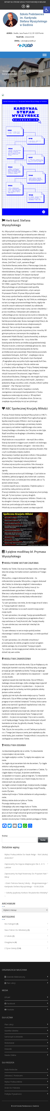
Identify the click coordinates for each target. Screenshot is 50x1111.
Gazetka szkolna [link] (11, 1030)
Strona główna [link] (9, 71)
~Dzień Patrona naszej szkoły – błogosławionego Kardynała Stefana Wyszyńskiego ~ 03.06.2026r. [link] (25, 885)
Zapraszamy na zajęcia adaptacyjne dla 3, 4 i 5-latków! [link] (24, 866)
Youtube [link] (10, 1009)
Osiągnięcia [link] (9, 942)
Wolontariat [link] (9, 1043)
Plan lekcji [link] (10, 983)
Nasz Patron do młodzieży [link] (15, 930)
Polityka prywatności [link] (13, 1094)
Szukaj (4, 836)
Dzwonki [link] (8, 1049)
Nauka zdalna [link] (10, 1055)
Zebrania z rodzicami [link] (13, 1075)
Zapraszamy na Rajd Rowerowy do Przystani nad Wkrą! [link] (25, 875)
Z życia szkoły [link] (10, 948)
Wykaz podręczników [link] (13, 1081)
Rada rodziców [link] (10, 1069)
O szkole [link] (22, 71)
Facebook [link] (10, 1003)
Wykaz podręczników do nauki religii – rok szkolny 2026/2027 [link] (26, 856)
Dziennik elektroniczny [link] (15, 977)
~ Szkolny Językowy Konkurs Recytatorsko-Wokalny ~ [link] (25, 894)
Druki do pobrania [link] (12, 1088)
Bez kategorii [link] (10, 924)
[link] (46, 9)
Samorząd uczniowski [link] (13, 1036)
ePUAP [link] (7, 997)
